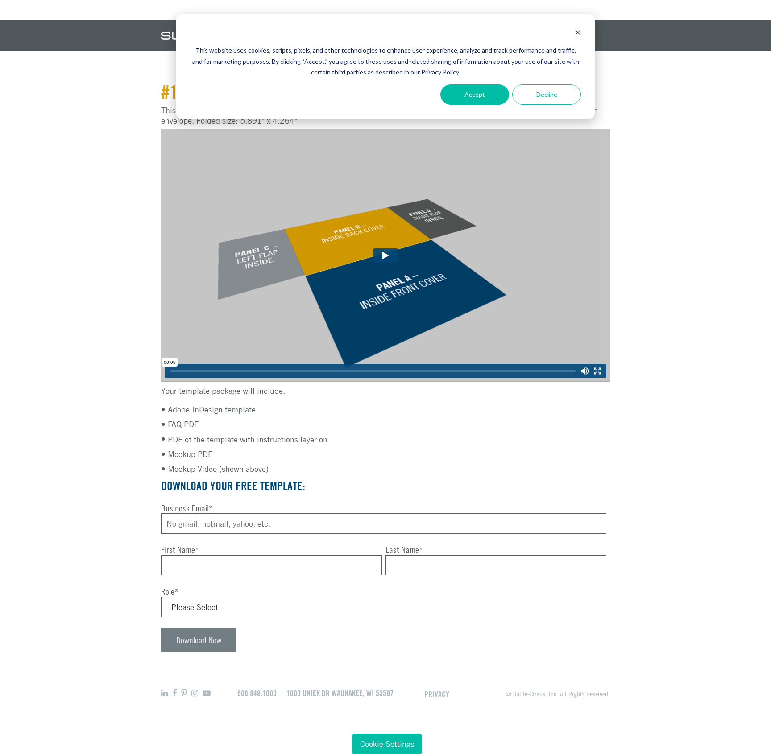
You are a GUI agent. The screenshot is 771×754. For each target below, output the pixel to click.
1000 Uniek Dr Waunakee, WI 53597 (340, 693)
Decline (546, 94)
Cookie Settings (387, 744)
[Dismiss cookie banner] (578, 33)
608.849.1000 (257, 693)
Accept (474, 94)
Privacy (436, 693)
